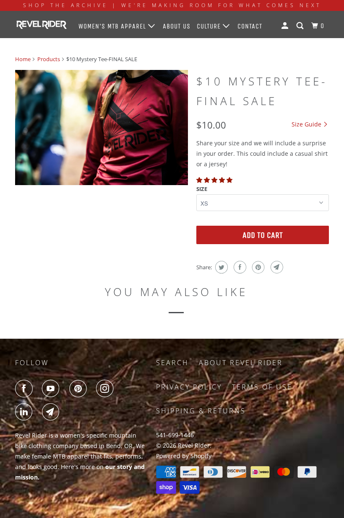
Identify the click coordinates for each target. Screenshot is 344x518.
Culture (210, 26)
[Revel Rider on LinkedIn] (25, 412)
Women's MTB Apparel (113, 26)
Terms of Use (262, 387)
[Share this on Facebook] (239, 267)
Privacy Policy (189, 387)
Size (201, 189)
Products (48, 59)
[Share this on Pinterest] (257, 267)
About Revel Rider (241, 362)
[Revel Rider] (41, 24)
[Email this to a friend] (275, 267)
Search (172, 362)
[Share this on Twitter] (220, 267)
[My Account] (286, 26)
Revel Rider (194, 445)
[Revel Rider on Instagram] (106, 388)
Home (23, 59)
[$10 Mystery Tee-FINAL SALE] (101, 127)
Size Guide (307, 124)
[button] (215, 180)
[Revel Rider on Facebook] (25, 388)
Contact (249, 26)
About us (176, 26)
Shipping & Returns (201, 410)
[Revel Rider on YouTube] (52, 388)
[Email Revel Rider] (52, 412)
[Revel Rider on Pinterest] (79, 388)
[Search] (301, 26)
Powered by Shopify (183, 456)
